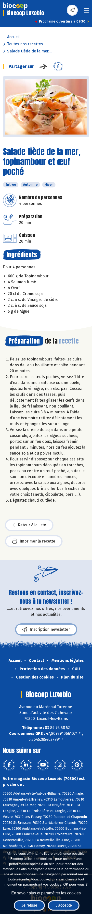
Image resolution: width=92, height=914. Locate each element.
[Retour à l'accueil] (15, 6)
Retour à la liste (32, 525)
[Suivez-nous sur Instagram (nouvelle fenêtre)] (60, 765)
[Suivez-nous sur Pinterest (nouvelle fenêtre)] (77, 765)
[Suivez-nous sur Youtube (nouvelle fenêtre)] (43, 765)
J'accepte (63, 905)
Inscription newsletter (50, 629)
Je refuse (29, 905)
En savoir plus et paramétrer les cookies (46, 893)
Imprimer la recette (37, 541)
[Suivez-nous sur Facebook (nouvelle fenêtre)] (9, 765)
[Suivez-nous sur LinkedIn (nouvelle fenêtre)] (26, 765)
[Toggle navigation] (86, 12)
